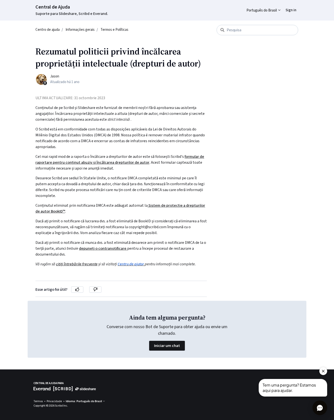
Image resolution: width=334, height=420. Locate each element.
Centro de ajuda (47, 29)
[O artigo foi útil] (77, 289)
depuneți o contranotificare (103, 248)
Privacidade (54, 401)
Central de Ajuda (52, 7)
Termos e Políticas (114, 29)
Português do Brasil (262, 10)
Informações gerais (80, 29)
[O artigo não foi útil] (95, 289)
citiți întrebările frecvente (77, 264)
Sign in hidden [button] (287, 6)
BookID (57, 211)
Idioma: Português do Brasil (84, 401)
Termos (38, 401)
